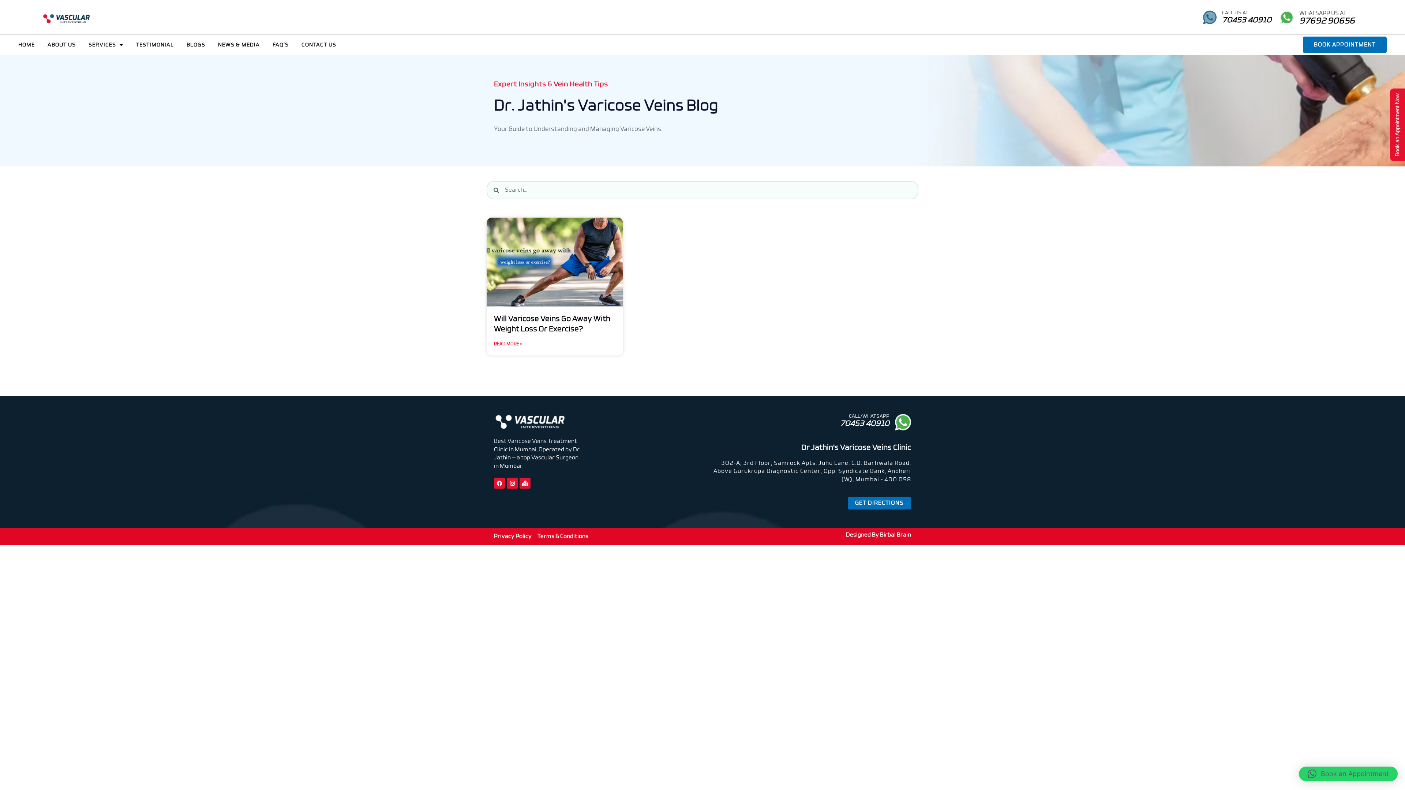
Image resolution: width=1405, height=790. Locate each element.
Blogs (196, 45)
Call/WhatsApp (869, 416)
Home (26, 45)
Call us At (1235, 13)
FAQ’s (281, 45)
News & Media (239, 45)
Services (102, 45)
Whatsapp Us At (1322, 13)
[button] (1348, 774)
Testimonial (155, 45)
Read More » (508, 344)
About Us (62, 45)
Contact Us (318, 45)
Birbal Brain (895, 535)
